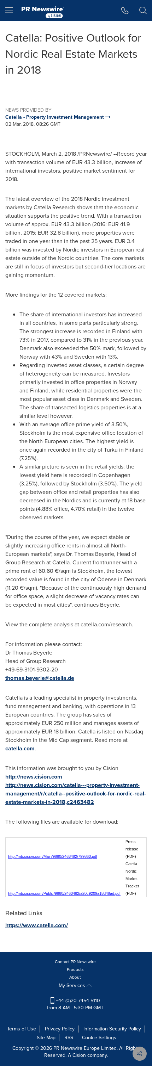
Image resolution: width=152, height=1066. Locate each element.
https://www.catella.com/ (36, 925)
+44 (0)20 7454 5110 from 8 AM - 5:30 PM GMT (75, 1004)
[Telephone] (125, 10)
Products (75, 969)
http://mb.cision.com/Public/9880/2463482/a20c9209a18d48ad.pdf (64, 893)
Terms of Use (21, 1029)
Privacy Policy (60, 1029)
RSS (68, 1037)
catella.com (20, 748)
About (75, 977)
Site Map (46, 1037)
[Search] (143, 10)
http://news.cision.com (33, 777)
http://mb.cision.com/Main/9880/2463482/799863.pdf (52, 856)
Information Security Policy (112, 1029)
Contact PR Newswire (75, 962)
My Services (73, 985)
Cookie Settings (99, 1037)
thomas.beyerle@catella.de (39, 678)
